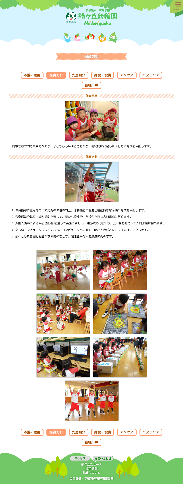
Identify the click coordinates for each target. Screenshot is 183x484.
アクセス (127, 75)
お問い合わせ (103, 458)
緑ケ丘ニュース (91, 464)
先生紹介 (78, 75)
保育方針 (56, 75)
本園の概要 (32, 75)
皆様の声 (91, 85)
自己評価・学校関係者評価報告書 (92, 478)
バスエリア (150, 75)
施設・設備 (102, 75)
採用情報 (92, 469)
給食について (91, 473)
